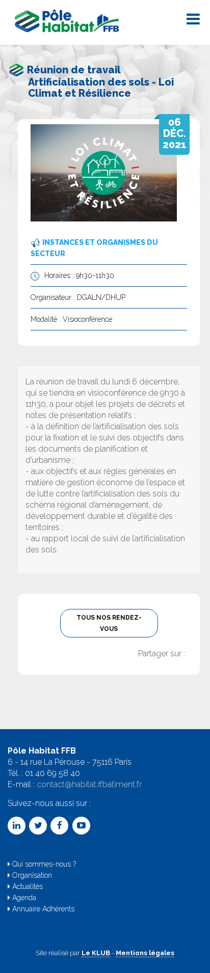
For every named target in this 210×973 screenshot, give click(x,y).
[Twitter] (38, 826)
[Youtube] (81, 826)
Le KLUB (96, 953)
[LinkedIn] (16, 826)
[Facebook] (59, 826)
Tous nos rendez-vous (109, 623)
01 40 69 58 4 (50, 773)
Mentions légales (145, 953)
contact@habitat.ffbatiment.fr (89, 784)
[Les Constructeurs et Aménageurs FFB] (68, 18)
